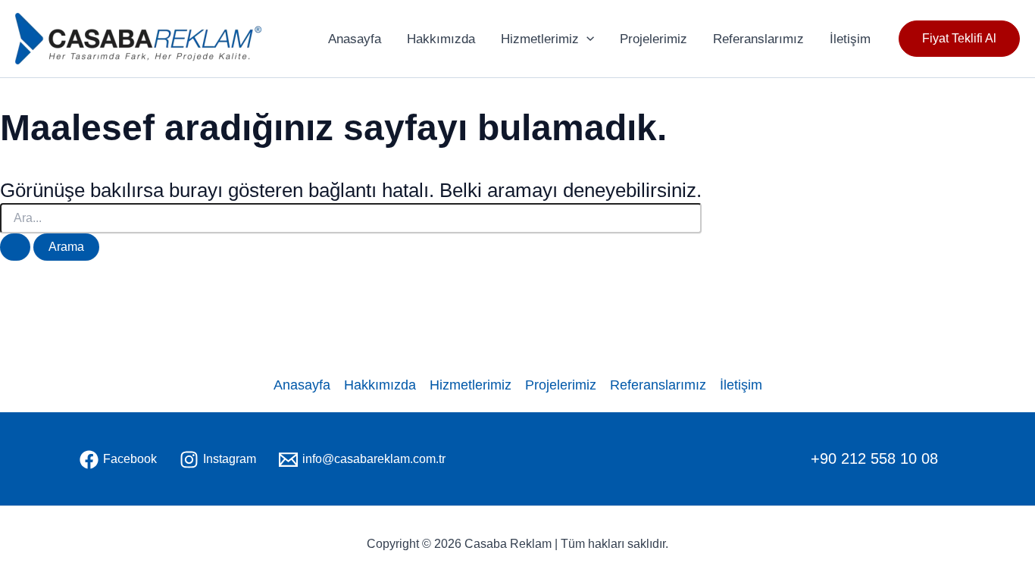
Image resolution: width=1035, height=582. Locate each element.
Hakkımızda (441, 39)
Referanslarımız (758, 39)
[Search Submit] (15, 247)
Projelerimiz (653, 39)
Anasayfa (354, 39)
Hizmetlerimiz (540, 39)
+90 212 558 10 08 (874, 458)
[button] (959, 38)
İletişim (850, 39)
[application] (586, 39)
